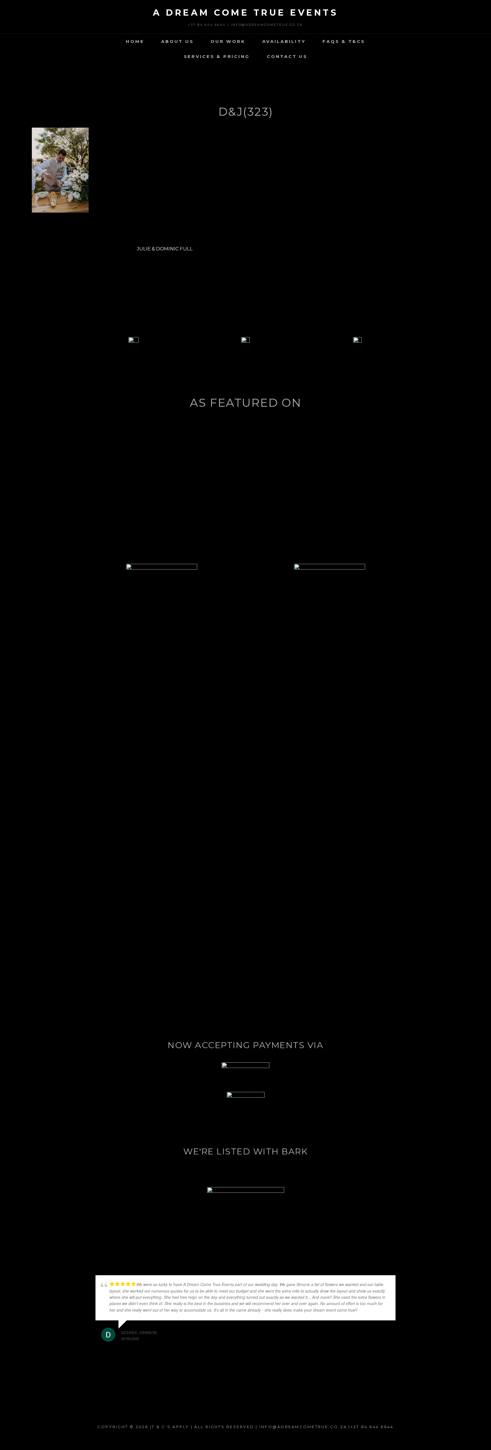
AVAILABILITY (283, 41)
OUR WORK (228, 41)
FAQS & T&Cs (344, 41)
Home (135, 41)
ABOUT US (177, 41)
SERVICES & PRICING (217, 56)
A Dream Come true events (245, 12)
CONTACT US (287, 56)
